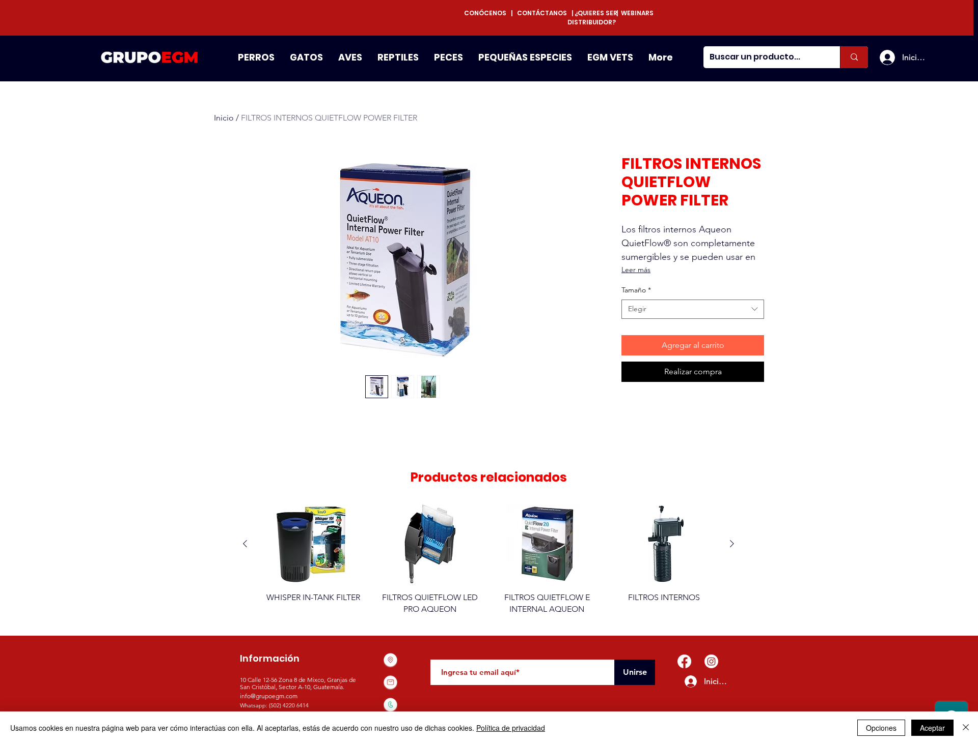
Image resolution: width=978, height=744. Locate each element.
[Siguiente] (732, 544)
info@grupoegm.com (268, 696)
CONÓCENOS (487, 13)
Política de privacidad (510, 728)
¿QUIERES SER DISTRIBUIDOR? (592, 17)
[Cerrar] (966, 728)
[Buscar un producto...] (854, 57)
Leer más (635, 269)
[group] (488, 559)
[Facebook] (684, 661)
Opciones (881, 728)
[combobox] (692, 309)
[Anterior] (245, 544)
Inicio (224, 118)
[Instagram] (711, 661)
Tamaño (636, 289)
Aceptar (932, 728)
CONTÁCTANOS (542, 13)
